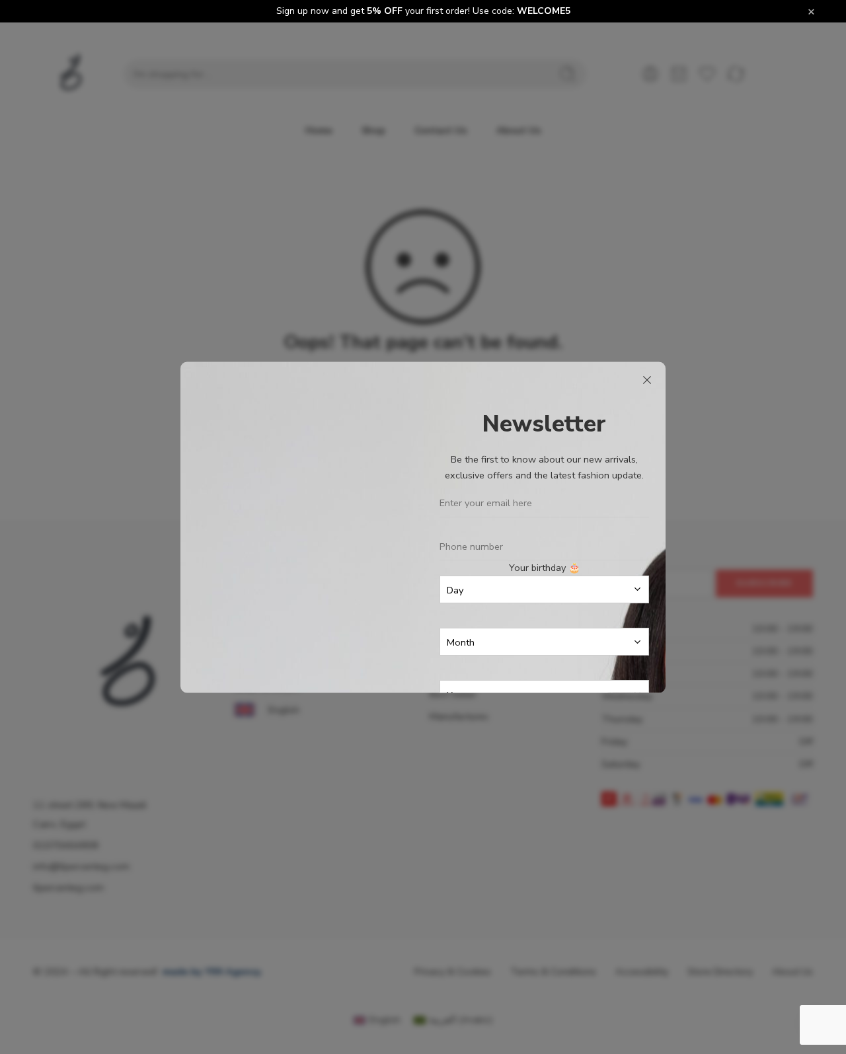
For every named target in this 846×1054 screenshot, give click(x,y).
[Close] (647, 380)
